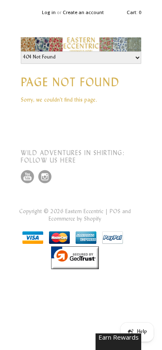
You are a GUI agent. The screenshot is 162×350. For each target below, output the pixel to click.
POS (115, 212)
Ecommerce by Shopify (75, 219)
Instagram (45, 176)
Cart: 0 (134, 12)
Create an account (83, 12)
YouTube (27, 176)
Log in (49, 12)
